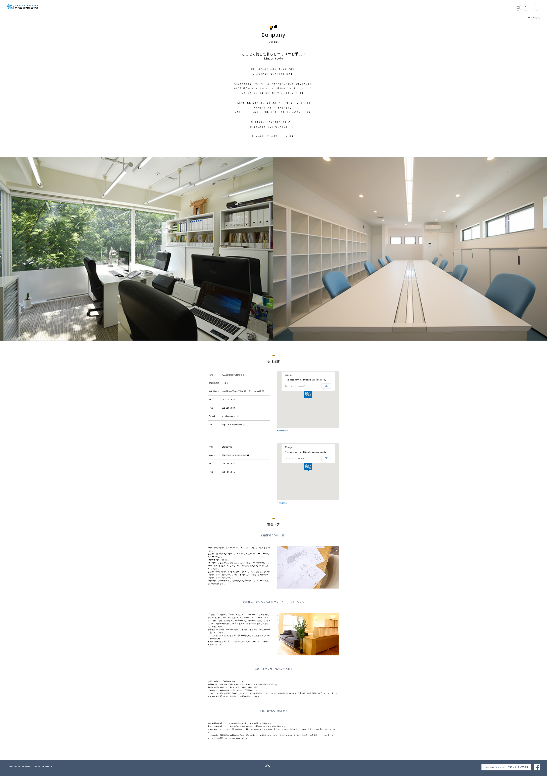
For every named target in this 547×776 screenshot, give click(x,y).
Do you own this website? (295, 386)
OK (326, 386)
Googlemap (283, 430)
